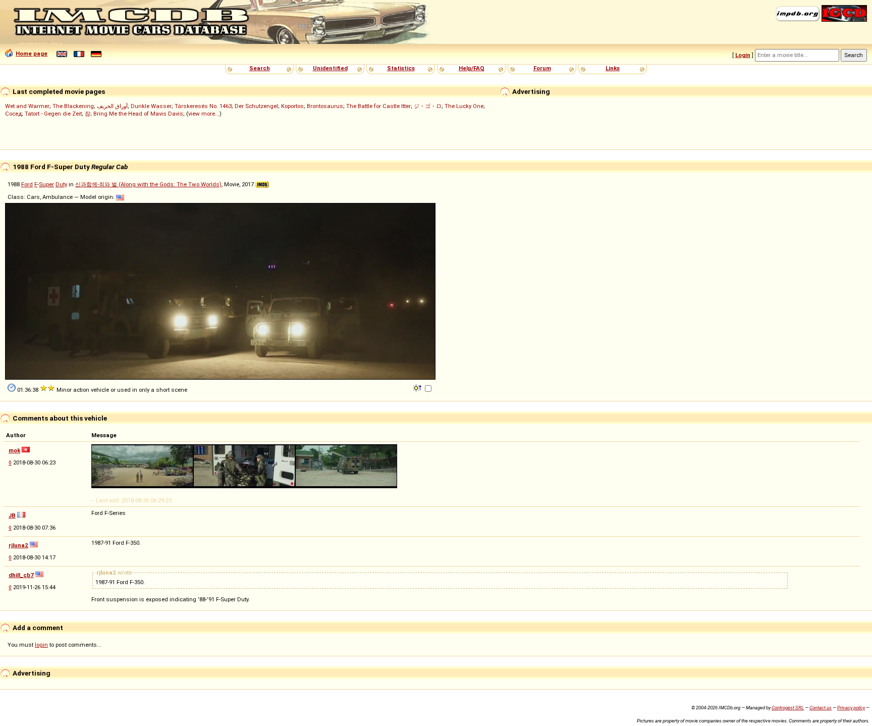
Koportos (292, 106)
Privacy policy (851, 707)
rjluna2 (18, 545)
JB (12, 515)
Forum (542, 68)
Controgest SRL (788, 707)
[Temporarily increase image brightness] (418, 387)
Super (46, 184)
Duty (61, 184)
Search (259, 68)
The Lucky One (464, 106)
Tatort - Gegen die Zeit (53, 113)
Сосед (13, 113)
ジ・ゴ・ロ (428, 106)
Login (742, 55)
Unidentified (330, 68)
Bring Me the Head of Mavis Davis (138, 113)
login (41, 644)
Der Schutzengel (256, 106)
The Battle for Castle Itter (378, 106)
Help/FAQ (471, 68)
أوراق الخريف (112, 106)
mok (14, 450)
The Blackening (73, 106)
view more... (204, 113)
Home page (31, 53)
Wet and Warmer (27, 106)
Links (613, 68)
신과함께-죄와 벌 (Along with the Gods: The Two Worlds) (148, 184)
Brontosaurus (325, 106)
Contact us (820, 707)
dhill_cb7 (21, 575)
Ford (27, 184)
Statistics (401, 68)
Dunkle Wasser (151, 106)
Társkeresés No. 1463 (203, 106)
